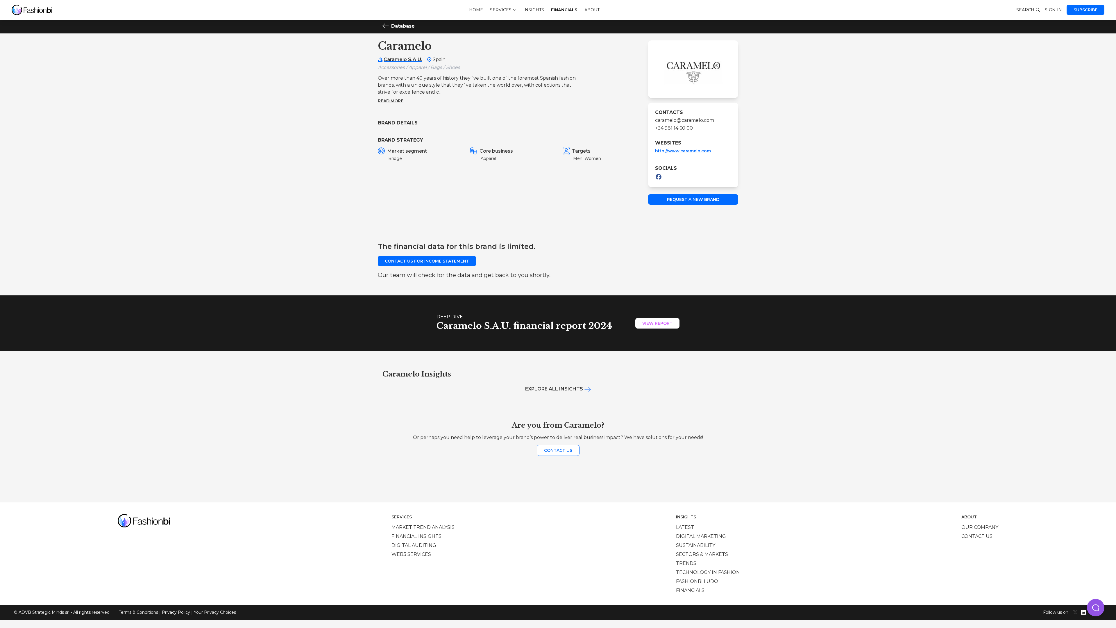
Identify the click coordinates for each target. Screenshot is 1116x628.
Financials (564, 10)
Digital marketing (701, 536)
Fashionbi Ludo (697, 581)
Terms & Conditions (138, 612)
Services (501, 10)
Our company (979, 527)
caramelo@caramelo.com (684, 120)
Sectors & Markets (702, 554)
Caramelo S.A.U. (403, 59)
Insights (533, 10)
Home (476, 10)
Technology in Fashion (708, 572)
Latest (685, 527)
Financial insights (416, 536)
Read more (390, 101)
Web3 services (411, 554)
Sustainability (695, 545)
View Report (657, 323)
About (592, 10)
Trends (686, 563)
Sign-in (1053, 10)
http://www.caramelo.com (683, 151)
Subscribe (1085, 10)
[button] (1095, 607)
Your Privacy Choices (215, 612)
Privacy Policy (176, 612)
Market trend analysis (423, 527)
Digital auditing (413, 545)
